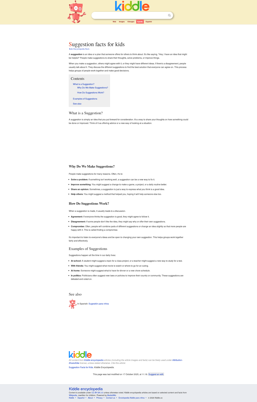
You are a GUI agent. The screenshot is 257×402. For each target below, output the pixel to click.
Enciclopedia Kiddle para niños (132, 397)
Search (169, 15)
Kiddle (71, 397)
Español (149, 21)
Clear (164, 15)
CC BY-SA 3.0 (97, 392)
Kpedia (140, 21)
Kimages (131, 21)
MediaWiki (111, 395)
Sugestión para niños (99, 303)
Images (122, 21)
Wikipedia (73, 395)
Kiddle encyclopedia (93, 360)
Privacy (99, 397)
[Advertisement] (128, 32)
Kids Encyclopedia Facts (79, 48)
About (90, 397)
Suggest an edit (155, 374)
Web (114, 21)
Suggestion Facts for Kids (81, 367)
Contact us (110, 397)
